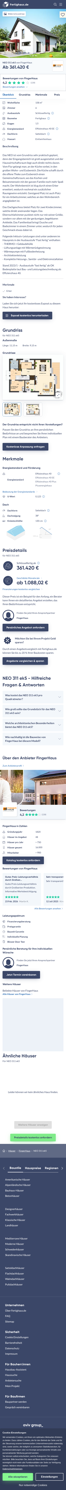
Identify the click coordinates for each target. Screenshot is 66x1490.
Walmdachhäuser (14, 1278)
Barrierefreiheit (13, 1342)
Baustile (15, 1168)
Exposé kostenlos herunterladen (29, 315)
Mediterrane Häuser (16, 1238)
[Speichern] (63, 14)
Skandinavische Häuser (18, 1254)
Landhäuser (11, 1225)
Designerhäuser (14, 1208)
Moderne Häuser (14, 1243)
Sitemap (9, 1321)
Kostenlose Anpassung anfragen (25, 446)
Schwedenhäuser (14, 1249)
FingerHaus (24, 1150)
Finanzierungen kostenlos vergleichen (21, 589)
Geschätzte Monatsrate (28, 578)
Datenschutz (12, 1348)
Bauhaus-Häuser (14, 1190)
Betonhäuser (12, 1195)
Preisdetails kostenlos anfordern (33, 1137)
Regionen (51, 1168)
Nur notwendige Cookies (33, 1485)
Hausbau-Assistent (15, 1369)
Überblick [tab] (8, 94)
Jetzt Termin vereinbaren (21, 974)
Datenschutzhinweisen (12, 1469)
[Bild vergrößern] (58, 394)
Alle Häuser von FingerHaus (16, 994)
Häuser (12, 1150)
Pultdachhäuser (14, 1284)
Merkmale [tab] (41, 94)
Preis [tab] (57, 94)
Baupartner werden (16, 1401)
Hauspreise (33, 1168)
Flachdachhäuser (14, 1273)
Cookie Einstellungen (17, 1337)
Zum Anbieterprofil (12, 765)
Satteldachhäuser (14, 1267)
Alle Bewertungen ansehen (47, 908)
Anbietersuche (13, 1380)
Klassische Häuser (15, 1219)
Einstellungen (49, 1476)
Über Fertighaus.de (15, 1310)
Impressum (11, 1353)
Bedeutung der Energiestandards (19, 491)
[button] (55, 4)
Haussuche (11, 1374)
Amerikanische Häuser (17, 1179)
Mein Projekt (12, 1385)
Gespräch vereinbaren (17, 1407)
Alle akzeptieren (17, 1476)
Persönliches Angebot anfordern (25, 627)
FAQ (7, 1315)
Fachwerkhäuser (14, 1214)
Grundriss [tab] (24, 94)
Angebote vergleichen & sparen (25, 660)
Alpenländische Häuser (18, 1184)
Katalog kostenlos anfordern (23, 860)
